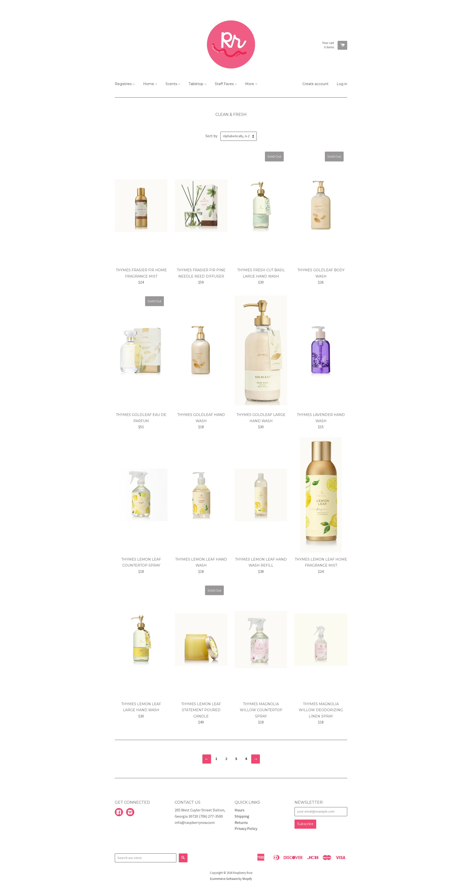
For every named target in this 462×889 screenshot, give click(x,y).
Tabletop (196, 84)
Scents (172, 84)
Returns (241, 822)
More (250, 84)
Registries (124, 84)
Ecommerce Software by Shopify (231, 879)
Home (149, 84)
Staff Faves (225, 84)
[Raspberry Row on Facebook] (119, 812)
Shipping (242, 816)
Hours (239, 810)
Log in (342, 84)
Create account (315, 84)
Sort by (211, 135)
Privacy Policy (246, 828)
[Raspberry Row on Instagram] (130, 812)
